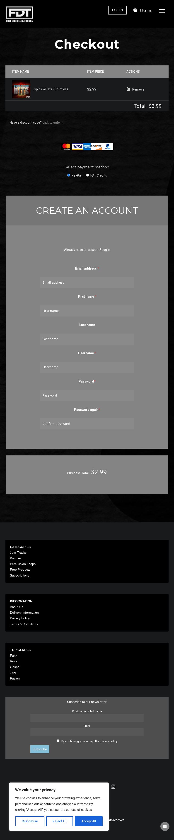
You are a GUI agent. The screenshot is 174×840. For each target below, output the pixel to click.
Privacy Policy (20, 618)
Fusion (15, 678)
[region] (59, 807)
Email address (87, 268)
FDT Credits (98, 175)
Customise (30, 821)
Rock (13, 661)
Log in (106, 249)
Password (87, 381)
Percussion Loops (23, 564)
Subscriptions (19, 575)
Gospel (15, 667)
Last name (87, 325)
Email (87, 726)
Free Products (20, 569)
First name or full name (87, 711)
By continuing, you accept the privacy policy (89, 741)
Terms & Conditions (24, 624)
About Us (16, 607)
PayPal (77, 175)
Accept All (88, 821)
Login (117, 10)
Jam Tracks (18, 552)
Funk (13, 655)
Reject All (59, 821)
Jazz (13, 673)
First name (87, 296)
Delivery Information (24, 612)
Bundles (16, 558)
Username (87, 353)
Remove (138, 89)
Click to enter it (52, 122)
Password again (87, 410)
